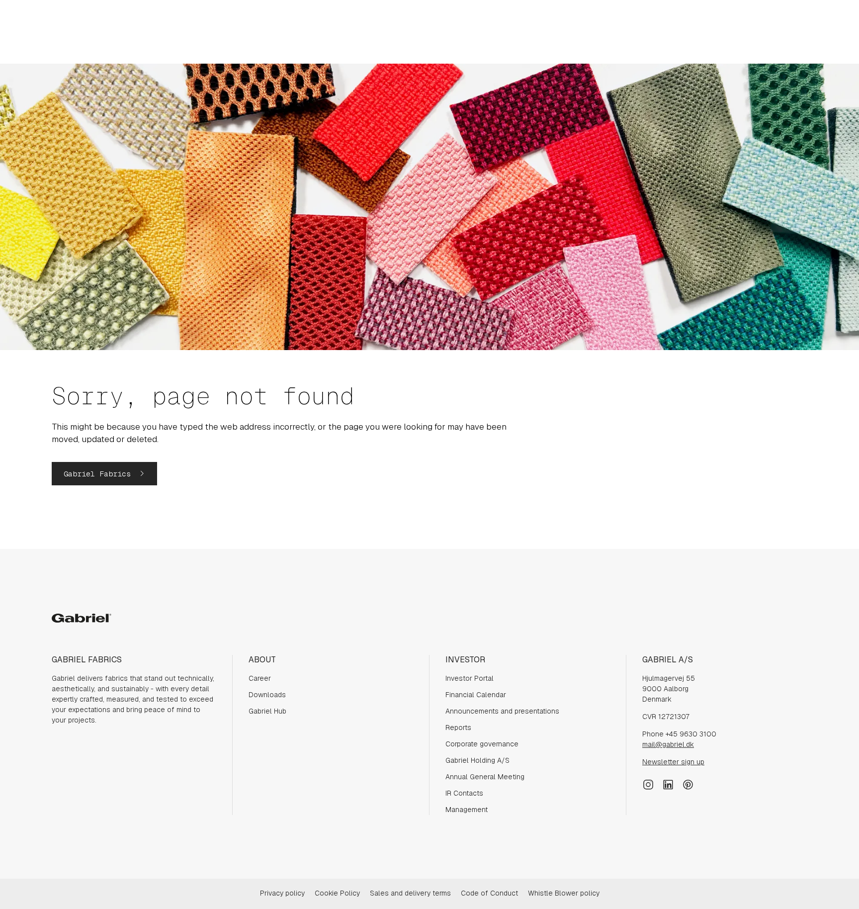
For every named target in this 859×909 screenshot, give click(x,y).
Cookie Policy (337, 893)
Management (466, 809)
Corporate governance (481, 743)
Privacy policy (282, 893)
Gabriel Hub (267, 711)
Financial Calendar (475, 694)
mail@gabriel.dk (668, 744)
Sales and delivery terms (410, 893)
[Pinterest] (688, 783)
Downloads (267, 694)
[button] (104, 473)
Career (260, 678)
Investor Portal (469, 678)
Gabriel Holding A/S (477, 760)
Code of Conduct (489, 893)
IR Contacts (464, 793)
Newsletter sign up (673, 761)
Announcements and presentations (502, 711)
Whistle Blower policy (564, 893)
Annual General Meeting (484, 776)
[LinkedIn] (668, 783)
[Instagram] (648, 783)
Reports (458, 727)
